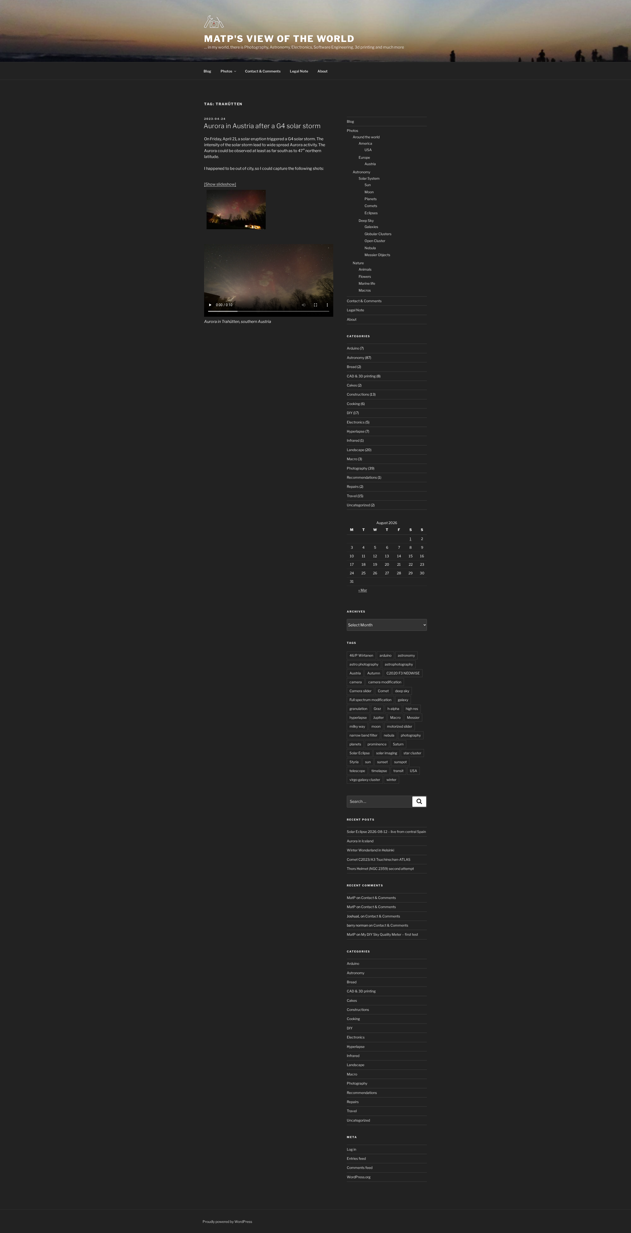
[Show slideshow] (220, 184)
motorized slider (399, 726)
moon (376, 726)
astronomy (406, 655)
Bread (351, 367)
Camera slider (360, 691)
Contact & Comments (262, 71)
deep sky (402, 691)
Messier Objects (377, 255)
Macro (352, 459)
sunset (382, 762)
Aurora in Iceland (360, 841)
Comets (371, 206)
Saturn (398, 744)
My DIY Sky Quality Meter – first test (389, 934)
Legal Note (299, 71)
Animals (365, 269)
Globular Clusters (378, 234)
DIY (349, 413)
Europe (364, 157)
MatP (351, 898)
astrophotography (399, 664)
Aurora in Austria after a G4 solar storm (262, 126)
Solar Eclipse (360, 753)
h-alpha (393, 708)
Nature (358, 263)
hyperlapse (358, 717)
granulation (358, 708)
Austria (370, 164)
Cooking (353, 404)
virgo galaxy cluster (365, 779)
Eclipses (371, 213)
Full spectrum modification (370, 700)
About (322, 71)
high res (412, 708)
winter (391, 779)
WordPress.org (358, 1177)
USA (368, 150)
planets (355, 744)
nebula (389, 735)
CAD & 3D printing (361, 376)
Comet (383, 691)
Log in (351, 1149)
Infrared (353, 440)
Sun (368, 185)
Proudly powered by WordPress (227, 1221)
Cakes (352, 385)
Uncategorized (358, 505)
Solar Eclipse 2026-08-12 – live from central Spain (386, 831)
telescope (357, 771)
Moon (369, 192)
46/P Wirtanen (361, 655)
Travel (352, 496)
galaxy (403, 700)
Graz (377, 708)
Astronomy (361, 172)
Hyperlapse (356, 431)
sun (368, 762)
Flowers (365, 276)
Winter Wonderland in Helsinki (370, 850)
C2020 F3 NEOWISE (403, 673)
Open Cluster (375, 241)
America (365, 143)
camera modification (384, 682)
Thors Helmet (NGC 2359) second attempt (380, 868)
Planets (371, 199)
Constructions (358, 394)
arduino (385, 655)
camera (356, 682)
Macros (365, 290)
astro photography (364, 664)
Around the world (366, 137)
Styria (354, 762)
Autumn (373, 673)
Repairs (353, 486)
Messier (413, 717)
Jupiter (378, 717)
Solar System (369, 178)
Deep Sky (366, 220)
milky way (357, 726)
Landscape (355, 450)
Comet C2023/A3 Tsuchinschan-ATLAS (378, 859)
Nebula (370, 248)
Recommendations (362, 477)
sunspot (400, 762)
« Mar (362, 590)
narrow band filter (363, 735)
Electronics (356, 422)
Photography (357, 468)
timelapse (379, 771)
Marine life (367, 283)
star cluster (412, 753)
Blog (207, 71)
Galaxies (371, 227)
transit (398, 771)
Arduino (353, 348)
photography (411, 735)
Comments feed (359, 1167)
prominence (377, 744)
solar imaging (386, 753)
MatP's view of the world (279, 38)
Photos (226, 71)
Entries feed (356, 1158)
